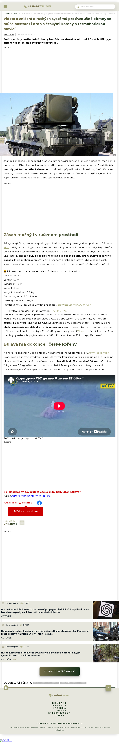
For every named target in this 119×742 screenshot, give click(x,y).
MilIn (6, 247)
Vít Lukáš (9, 34)
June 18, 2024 (57, 311)
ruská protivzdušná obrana (46, 683)
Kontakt (59, 703)
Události (18, 14)
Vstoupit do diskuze (26, 511)
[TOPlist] (6, 740)
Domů (7, 14)
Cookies (59, 710)
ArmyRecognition (98, 352)
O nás (59, 715)
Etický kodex (59, 713)
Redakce (59, 705)
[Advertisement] (59, 70)
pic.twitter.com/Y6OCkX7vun (74, 304)
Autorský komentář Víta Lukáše (31, 496)
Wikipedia (83, 331)
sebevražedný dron (69, 683)
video (83, 683)
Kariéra (59, 708)
